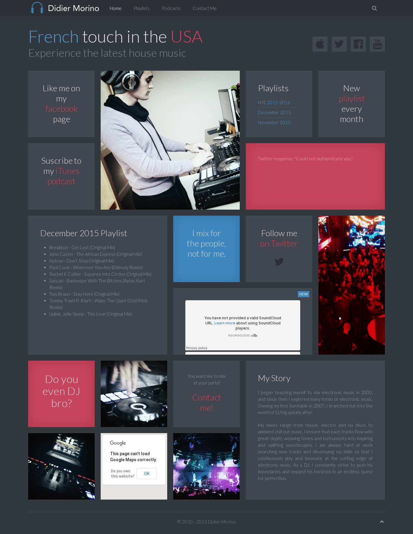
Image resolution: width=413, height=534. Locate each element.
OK (146, 473)
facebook (61, 108)
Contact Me (205, 8)
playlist (352, 98)
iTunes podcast (63, 176)
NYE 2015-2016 (274, 102)
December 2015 (274, 112)
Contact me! (206, 402)
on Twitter (279, 243)
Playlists (142, 8)
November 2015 (274, 122)
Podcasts (171, 8)
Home (116, 8)
